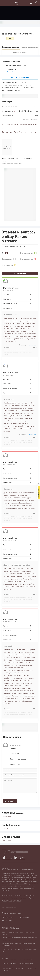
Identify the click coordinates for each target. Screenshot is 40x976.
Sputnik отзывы (11, 825)
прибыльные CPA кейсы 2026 (17, 884)
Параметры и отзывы (10, 47)
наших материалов (27, 877)
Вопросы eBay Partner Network (19, 132)
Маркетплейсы (7, 900)
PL (19, 968)
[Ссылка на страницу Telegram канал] (20, 917)
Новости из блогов (20, 52)
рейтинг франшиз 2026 (10, 888)
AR (4, 970)
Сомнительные (7, 265)
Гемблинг (18, 895)
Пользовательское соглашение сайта (19, 959)
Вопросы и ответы (17, 246)
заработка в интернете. (11, 877)
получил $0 (9, 646)
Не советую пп (10, 489)
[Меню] (3, 3)
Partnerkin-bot (11, 288)
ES (7, 968)
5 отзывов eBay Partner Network (19, 125)
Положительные (26, 253)
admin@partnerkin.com (9, 907)
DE (10, 968)
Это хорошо (9, 399)
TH (35, 968)
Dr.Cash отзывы (11, 836)
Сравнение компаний (9, 963)
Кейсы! (10, 38)
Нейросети (5, 898)
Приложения (17, 900)
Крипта (31, 898)
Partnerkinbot (10, 462)
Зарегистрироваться (20, 77)
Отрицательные (26, 259)
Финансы (14, 898)
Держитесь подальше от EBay (17, 565)
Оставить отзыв (20, 273)
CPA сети (5, 30)
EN (4, 968)
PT (13, 968)
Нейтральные (7, 259)
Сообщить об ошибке (30, 119)
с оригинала (32, 345)
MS (31, 968)
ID (16, 968)
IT (28, 968)
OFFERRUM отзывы (13, 813)
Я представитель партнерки (12, 163)
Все (3, 253)
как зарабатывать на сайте (21, 879)
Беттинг (25, 895)
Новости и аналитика (29, 47)
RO (22, 968)
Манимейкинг (23, 898)
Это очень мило (10, 315)
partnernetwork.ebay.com (14, 72)
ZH (25, 968)
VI (7, 970)
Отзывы (5, 246)
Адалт (32, 895)
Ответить (7, 347)
